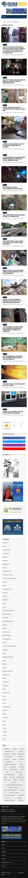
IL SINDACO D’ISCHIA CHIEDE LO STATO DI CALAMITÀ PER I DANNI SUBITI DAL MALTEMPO (13, 145)
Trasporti (5, 731)
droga (14, 759)
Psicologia (5, 685)
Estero (4, 603)
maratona (19, 772)
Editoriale (3, 858)
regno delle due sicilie (10, 790)
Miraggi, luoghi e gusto (8, 657)
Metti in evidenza (9, 774)
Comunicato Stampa (8, 574)
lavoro (22, 769)
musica (21, 774)
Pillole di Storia (6, 674)
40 (21, 425)
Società (4, 714)
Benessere (5, 560)
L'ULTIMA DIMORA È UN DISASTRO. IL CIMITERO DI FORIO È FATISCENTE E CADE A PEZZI (14, 109)
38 (14, 425)
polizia (15, 779)
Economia (5, 592)
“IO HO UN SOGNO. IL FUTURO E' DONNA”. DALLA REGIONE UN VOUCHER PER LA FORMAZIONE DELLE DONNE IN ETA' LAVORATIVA (13, 329)
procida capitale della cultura (14, 785)
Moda (4, 660)
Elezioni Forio (6, 599)
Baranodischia (9, 751)
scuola (22, 790)
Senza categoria (7, 706)
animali (15, 749)
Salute (4, 689)
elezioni (22, 759)
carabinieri (21, 754)
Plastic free (7, 779)
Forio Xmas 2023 (7, 614)
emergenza (9, 761)
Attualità (5, 557)
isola (5, 767)
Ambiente (5, 542)
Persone (5, 667)
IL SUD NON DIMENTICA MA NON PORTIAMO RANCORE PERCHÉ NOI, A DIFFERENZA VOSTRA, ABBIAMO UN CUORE (14, 159)
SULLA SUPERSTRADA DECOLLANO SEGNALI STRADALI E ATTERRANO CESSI (14, 215)
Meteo (4, 653)
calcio (20, 751)
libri (7, 772)
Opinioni (5, 664)
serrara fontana (14, 792)
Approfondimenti (7, 550)
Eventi (4, 607)
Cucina (4, 585)
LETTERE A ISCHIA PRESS (9, 646)
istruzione (21, 767)
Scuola (4, 703)
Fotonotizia (5, 617)
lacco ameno (13, 769)
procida (14, 782)
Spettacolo (5, 717)
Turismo (4, 735)
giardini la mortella (10, 764)
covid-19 (6, 759)
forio (20, 761)
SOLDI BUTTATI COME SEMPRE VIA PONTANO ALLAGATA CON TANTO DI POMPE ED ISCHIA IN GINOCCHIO (12, 301)
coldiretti (20, 756)
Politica (4, 44)
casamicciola (8, 756)
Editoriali (5, 596)
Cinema (4, 567)
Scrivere (5, 699)
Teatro (4, 728)
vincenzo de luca (9, 800)
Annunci (5, 546)
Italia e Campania (7, 635)
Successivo (6, 428)
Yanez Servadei (14, 872)
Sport (4, 721)
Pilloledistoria (20, 777)
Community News (7, 571)
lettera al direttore (7, 639)
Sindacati (5, 710)
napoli (5, 777)
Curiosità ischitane (7, 589)
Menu (5, 16)
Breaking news (6, 564)
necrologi (12, 777)
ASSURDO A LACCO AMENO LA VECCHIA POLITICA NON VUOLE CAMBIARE (13, 412)
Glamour (5, 628)
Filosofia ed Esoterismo (8, 610)
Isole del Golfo (6, 632)
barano (22, 749)
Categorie (3, 851)
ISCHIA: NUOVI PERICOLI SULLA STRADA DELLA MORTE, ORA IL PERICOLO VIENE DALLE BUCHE (13, 242)
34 (22, 422)
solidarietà (21, 795)
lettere (4, 642)
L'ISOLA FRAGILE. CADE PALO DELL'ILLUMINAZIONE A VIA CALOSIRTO (13, 187)
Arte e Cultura (6, 553)
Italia (5, 769)
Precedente (7, 422)
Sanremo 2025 (6, 692)
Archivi (3, 848)
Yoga (4, 739)
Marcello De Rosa (8, 54)
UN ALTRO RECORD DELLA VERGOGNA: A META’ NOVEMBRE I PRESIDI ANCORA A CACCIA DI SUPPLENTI (13, 358)
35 (3, 425)
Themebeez (8, 874)
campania (6, 754)
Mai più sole (5, 649)
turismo (19, 798)
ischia (21, 764)
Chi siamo (3, 855)
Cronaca (5, 582)
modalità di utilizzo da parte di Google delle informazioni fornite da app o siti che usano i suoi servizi (13, 821)
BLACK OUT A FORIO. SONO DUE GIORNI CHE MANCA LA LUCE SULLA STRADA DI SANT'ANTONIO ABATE (14, 81)
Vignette (3, 866)
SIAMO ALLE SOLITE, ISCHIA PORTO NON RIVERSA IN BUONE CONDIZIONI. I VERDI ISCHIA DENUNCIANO (13, 272)
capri (13, 754)
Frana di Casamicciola (8, 621)
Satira (4, 696)
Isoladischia (13, 767)
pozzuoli (22, 779)
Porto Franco (6, 682)
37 (10, 425)
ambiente (6, 749)
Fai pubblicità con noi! (6, 862)
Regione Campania (14, 787)
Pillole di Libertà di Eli (8, 671)
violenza (21, 800)
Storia (4, 724)
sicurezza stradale (9, 795)
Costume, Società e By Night (10, 578)
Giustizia (5, 624)
